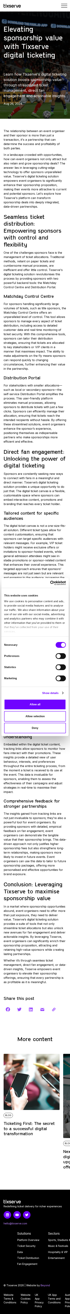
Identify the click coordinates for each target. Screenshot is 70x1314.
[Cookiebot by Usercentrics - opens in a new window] (50, 583)
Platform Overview (28, 1239)
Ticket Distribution (28, 1257)
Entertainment (56, 1257)
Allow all (35, 704)
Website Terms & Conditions (10, 1298)
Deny (35, 727)
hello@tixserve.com (15, 1223)
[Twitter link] (27, 1215)
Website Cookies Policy (26, 1298)
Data (20, 1252)
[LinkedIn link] (7, 1215)
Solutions (24, 1233)
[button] (64, 6)
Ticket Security (26, 1245)
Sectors (54, 1233)
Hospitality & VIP (58, 1252)
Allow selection (35, 716)
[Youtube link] (17, 1215)
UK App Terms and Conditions (54, 1298)
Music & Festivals (58, 1245)
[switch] (61, 656)
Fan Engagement (27, 1263)
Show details (50, 693)
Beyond (45, 1285)
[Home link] (12, 6)
